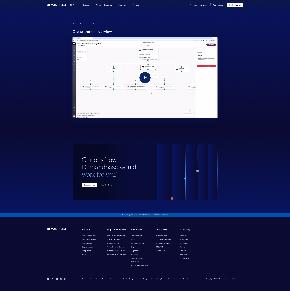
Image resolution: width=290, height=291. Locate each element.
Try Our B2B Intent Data (139, 266)
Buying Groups (87, 247)
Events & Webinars (137, 258)
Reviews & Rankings (114, 239)
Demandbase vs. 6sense (115, 247)
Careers (183, 251)
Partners (183, 247)
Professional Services (163, 239)
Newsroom (184, 239)
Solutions (86, 5)
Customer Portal (161, 236)
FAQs (133, 239)
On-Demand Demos (89, 239)
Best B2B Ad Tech (113, 243)
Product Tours (85, 24)
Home (74, 24)
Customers (122, 5)
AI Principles (184, 258)
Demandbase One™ (89, 236)
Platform (73, 5)
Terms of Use (115, 279)
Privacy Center (101, 279)
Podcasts (134, 254)
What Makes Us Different (116, 236)
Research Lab (160, 251)
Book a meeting (235, 5)
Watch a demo (218, 5)
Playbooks (135, 251)
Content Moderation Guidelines (179, 279)
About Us (183, 236)
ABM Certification (137, 262)
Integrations (86, 251)
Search (195, 5)
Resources (108, 5)
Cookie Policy (128, 279)
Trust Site (183, 254)
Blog (132, 247)
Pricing (98, 5)
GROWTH (159, 247)
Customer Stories (137, 243)
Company (136, 5)
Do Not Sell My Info (157, 279)
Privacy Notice (87, 279)
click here (157, 215)
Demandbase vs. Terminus (116, 251)
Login (205, 5)
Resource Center (137, 236)
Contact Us (184, 243)
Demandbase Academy (164, 243)
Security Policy (142, 279)
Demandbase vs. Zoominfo (116, 254)
